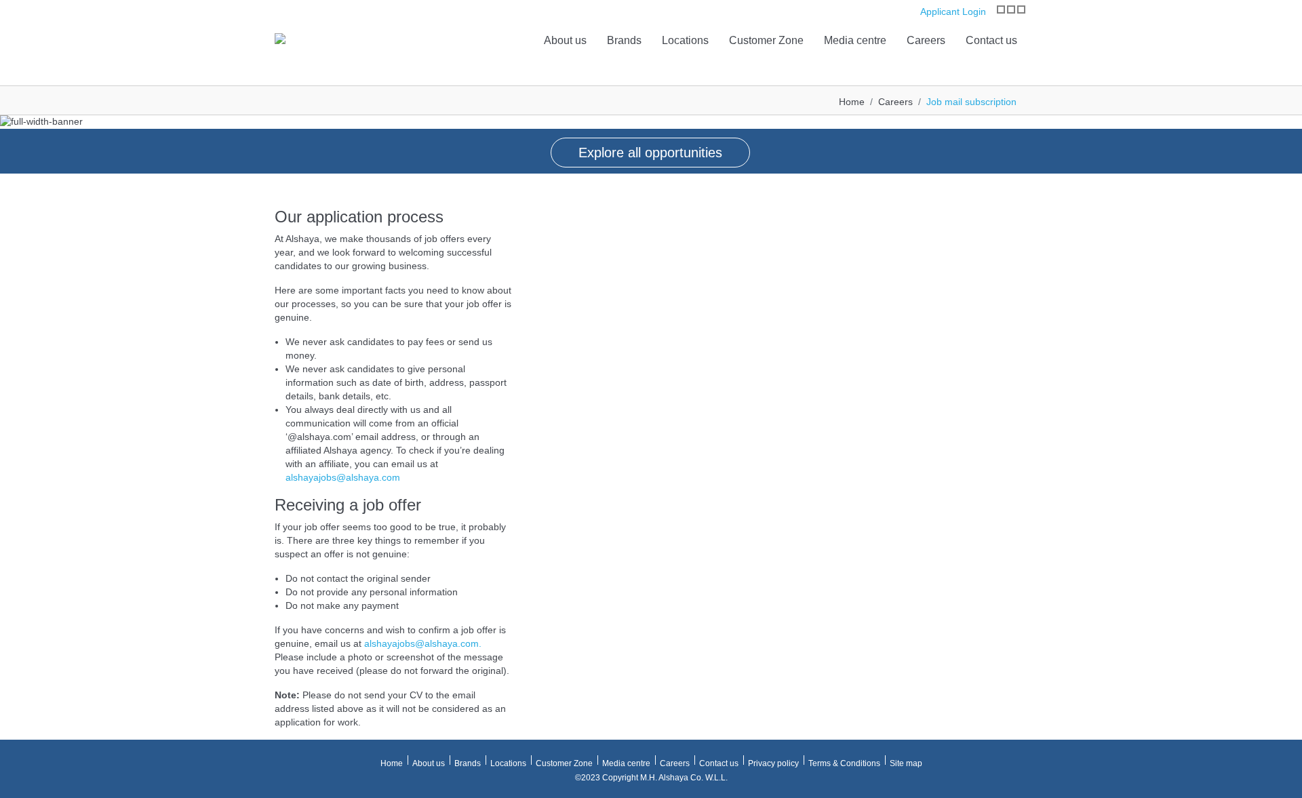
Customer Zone (766, 40)
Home (852, 101)
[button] (13, 136)
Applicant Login (952, 11)
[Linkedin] (1021, 9)
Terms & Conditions (844, 763)
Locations (685, 40)
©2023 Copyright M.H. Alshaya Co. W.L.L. (651, 777)
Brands (624, 40)
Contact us (991, 40)
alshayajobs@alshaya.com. (422, 643)
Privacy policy (773, 763)
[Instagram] (1001, 9)
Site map (906, 763)
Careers (926, 40)
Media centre (855, 40)
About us (565, 40)
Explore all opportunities (650, 152)
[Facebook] (1011, 9)
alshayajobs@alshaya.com (342, 477)
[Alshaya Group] (280, 37)
